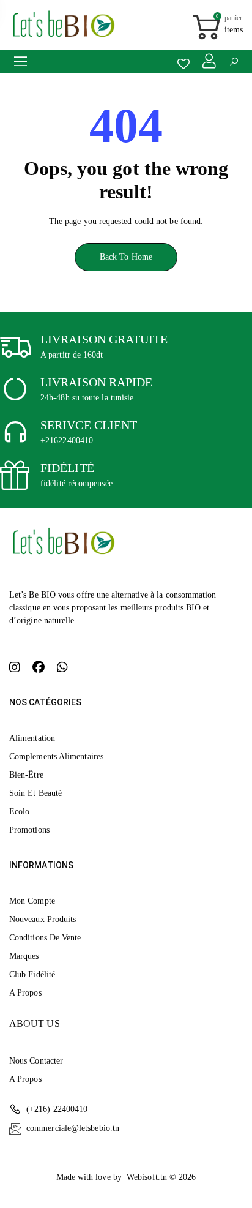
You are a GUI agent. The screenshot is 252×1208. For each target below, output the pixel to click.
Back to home (126, 256)
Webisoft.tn (148, 1177)
